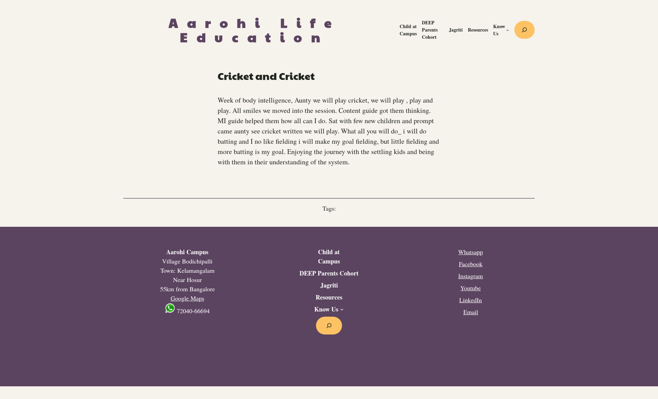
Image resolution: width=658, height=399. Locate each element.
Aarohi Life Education (255, 29)
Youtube (470, 288)
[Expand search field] (524, 30)
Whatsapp (470, 252)
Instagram (470, 276)
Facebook (471, 264)
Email (470, 312)
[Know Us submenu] (507, 29)
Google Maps (187, 298)
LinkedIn (470, 300)
